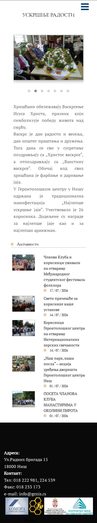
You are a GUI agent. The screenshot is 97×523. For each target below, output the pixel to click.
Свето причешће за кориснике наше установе (61, 304)
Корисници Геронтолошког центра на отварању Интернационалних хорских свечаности (64, 334)
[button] (29, 91)
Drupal (29, 520)
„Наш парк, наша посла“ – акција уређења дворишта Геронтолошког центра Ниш (64, 369)
